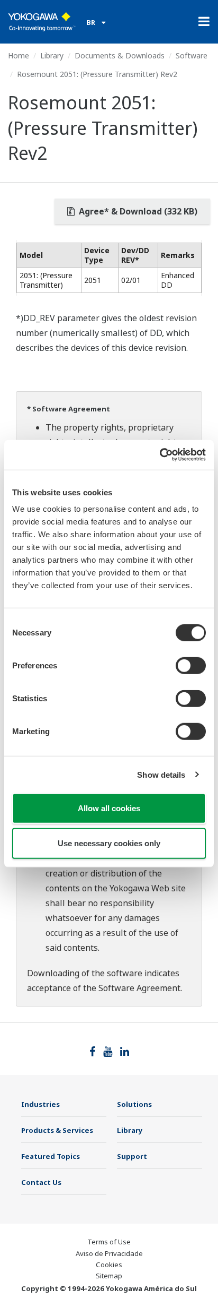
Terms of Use (109, 1241)
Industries (40, 1104)
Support (132, 1156)
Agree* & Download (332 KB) (137, 211)
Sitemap (109, 1275)
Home (18, 55)
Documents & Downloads (120, 55)
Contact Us (41, 1182)
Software (191, 55)
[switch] (191, 665)
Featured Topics (50, 1156)
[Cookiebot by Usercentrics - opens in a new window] (159, 455)
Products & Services (57, 1130)
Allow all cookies (109, 808)
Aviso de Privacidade (109, 1253)
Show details (161, 774)
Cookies (109, 1264)
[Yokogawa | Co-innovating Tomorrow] (42, 21)
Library (51, 55)
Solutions (134, 1104)
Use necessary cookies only (109, 842)
